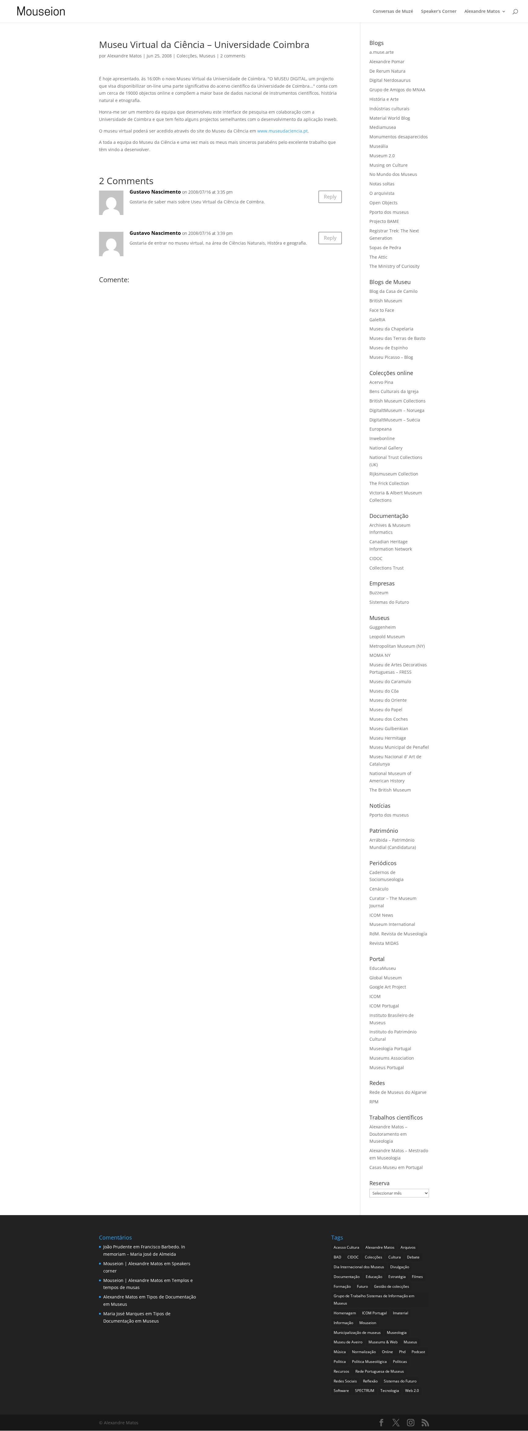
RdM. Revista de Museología (398, 934)
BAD (337, 1257)
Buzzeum (378, 592)
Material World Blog (389, 118)
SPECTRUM (364, 1390)
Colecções (187, 56)
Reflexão (370, 1381)
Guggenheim (382, 627)
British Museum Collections (397, 401)
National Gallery (385, 448)
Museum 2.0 (382, 155)
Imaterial (400, 1313)
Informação (343, 1322)
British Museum (385, 301)
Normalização (364, 1351)
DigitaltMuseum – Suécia (394, 420)
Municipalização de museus (357, 1332)
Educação (374, 1276)
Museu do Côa (384, 691)
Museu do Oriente (388, 700)
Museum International (392, 924)
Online (387, 1351)
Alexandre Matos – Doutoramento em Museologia (388, 1134)
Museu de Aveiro (348, 1342)
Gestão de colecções (391, 1286)
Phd (402, 1351)
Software (341, 1390)
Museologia (397, 1332)
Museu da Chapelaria (391, 329)
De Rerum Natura (387, 71)
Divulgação (399, 1266)
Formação (342, 1286)
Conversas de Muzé (393, 11)
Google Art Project (387, 987)
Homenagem (345, 1313)
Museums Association (391, 1058)
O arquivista (381, 193)
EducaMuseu (382, 968)
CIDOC (376, 558)
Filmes (417, 1276)
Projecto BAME (384, 221)
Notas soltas (381, 184)
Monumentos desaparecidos (398, 137)
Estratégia (397, 1276)
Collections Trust (386, 568)
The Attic (378, 257)
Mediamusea (382, 127)
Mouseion (367, 1322)
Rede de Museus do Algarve (398, 1092)
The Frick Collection (389, 483)
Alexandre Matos (482, 11)
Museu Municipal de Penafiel (399, 747)
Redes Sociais (345, 1381)
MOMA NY (380, 655)
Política (340, 1361)
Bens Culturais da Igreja (394, 391)
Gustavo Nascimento (155, 233)
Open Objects (383, 203)
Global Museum (385, 978)
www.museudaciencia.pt (282, 131)
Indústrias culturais (389, 108)
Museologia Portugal (390, 1048)
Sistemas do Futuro (389, 602)
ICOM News (381, 915)
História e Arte (384, 99)
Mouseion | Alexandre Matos (133, 1263)
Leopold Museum (387, 636)
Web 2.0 (412, 1390)
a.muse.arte (381, 52)
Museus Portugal (386, 1067)
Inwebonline (382, 438)
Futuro (362, 1286)
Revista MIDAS (384, 943)
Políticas (400, 1361)
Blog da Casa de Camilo (393, 291)
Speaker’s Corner (439, 11)
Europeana (380, 429)
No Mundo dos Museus (393, 174)
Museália (378, 146)
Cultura (394, 1257)
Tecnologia (389, 1390)
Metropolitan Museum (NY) (397, 646)
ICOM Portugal (384, 1006)
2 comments (232, 56)
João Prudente (117, 1247)
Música (340, 1351)
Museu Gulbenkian (388, 728)
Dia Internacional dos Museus (359, 1266)
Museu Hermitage (387, 738)
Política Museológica (369, 1361)
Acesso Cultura (346, 1247)
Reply (330, 196)
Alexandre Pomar (387, 61)
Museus (207, 56)
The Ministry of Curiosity (394, 266)
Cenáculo (378, 889)
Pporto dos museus (389, 212)
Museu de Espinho (388, 348)
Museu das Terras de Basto (397, 338)
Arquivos (408, 1247)
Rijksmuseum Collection (393, 474)
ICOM (375, 996)
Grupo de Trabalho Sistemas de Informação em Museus (374, 1299)
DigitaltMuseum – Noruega (396, 410)
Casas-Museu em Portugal (396, 1167)
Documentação (347, 1276)
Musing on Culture (388, 165)
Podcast (418, 1351)
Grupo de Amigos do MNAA (397, 90)
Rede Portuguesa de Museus (379, 1371)
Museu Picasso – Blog (391, 357)
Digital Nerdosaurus (390, 80)
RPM (374, 1102)
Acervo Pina (381, 382)
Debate (413, 1257)
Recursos (341, 1371)
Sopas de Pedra (385, 247)
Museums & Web (383, 1342)
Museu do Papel (385, 709)
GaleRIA (377, 319)
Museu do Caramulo (390, 681)
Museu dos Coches (388, 719)
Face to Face (381, 310)
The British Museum (390, 790)
